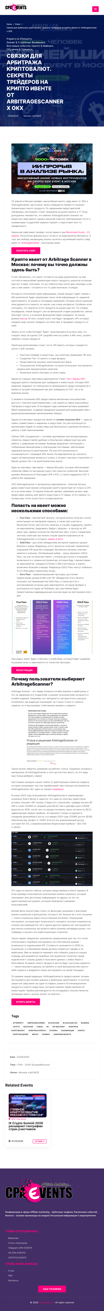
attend (39, 1141)
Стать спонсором (17, 1243)
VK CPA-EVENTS (17, 1252)
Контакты (13, 1280)
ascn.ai (23, 318)
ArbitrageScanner (30, 242)
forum (40, 1027)
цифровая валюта (62, 1034)
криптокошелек (20, 1034)
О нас (11, 1270)
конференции (67, 1030)
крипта (81, 1030)
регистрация (24, 670)
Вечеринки (38, 42)
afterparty (18, 1023)
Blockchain (53, 1023)
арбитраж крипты (37, 1030)
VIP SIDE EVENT (58, 1027)
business (85, 1023)
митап (35, 1034)
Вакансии (13, 1238)
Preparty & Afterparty (19, 38)
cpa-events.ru (46, 1302)
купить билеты (25, 1002)
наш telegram (52, 1289)
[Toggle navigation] (95, 9)
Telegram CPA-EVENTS (20, 1247)
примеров (58, 789)
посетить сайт (25, 250)
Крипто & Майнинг (43, 45)
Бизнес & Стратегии (19, 42)
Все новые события (19, 45)
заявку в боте (55, 539)
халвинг (46, 1034)
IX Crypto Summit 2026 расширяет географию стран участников (26, 1126)
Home (9, 24)
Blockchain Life (70, 1023)
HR (47, 1027)
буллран (53, 1030)
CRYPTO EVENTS (17, 1257)
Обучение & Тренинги (20, 49)
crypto (16, 1027)
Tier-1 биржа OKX (75, 378)
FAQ (10, 1275)
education (28, 1027)
